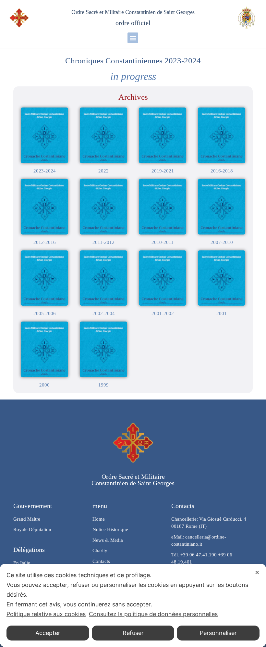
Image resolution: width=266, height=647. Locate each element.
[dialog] (133, 605)
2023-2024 (44, 170)
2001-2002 (162, 313)
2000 (44, 384)
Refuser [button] (133, 632)
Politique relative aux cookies (46, 614)
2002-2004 (103, 313)
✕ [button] (257, 572)
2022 (103, 170)
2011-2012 (103, 242)
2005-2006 (44, 313)
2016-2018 (222, 170)
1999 (103, 384)
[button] (132, 37)
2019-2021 (162, 170)
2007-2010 (222, 242)
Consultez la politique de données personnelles (153, 614)
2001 (221, 313)
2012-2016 (44, 242)
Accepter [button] (47, 632)
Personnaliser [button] (218, 632)
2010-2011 (162, 242)
